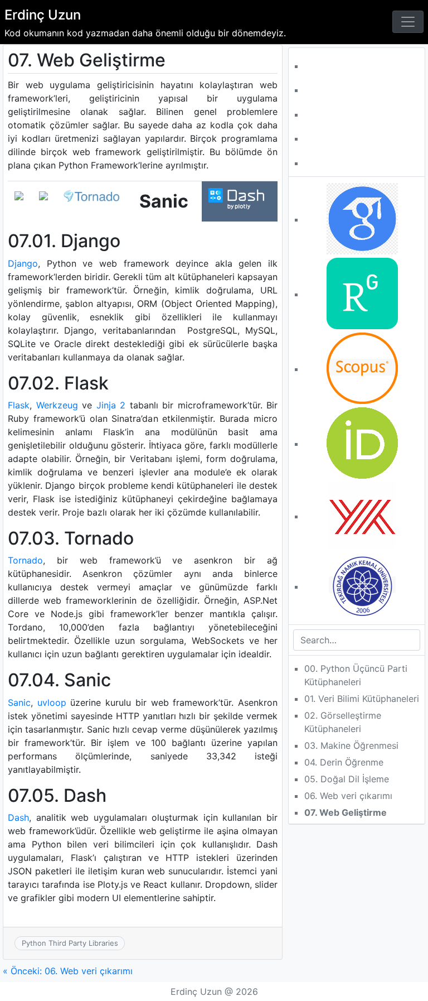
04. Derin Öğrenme (343, 762)
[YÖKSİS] (362, 514)
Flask (19, 405)
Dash (18, 817)
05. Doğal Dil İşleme (346, 779)
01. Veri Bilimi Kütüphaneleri (361, 698)
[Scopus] (362, 367)
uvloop (51, 702)
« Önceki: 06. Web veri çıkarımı (68, 970)
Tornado (25, 560)
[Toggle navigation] (408, 22)
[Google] (362, 217)
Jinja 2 (111, 405)
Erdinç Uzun (42, 15)
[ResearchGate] (362, 292)
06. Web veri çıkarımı (348, 795)
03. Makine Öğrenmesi (351, 745)
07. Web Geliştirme (345, 812)
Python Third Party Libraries (70, 943)
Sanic (19, 702)
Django (23, 263)
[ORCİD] (362, 442)
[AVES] (362, 584)
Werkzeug (57, 405)
